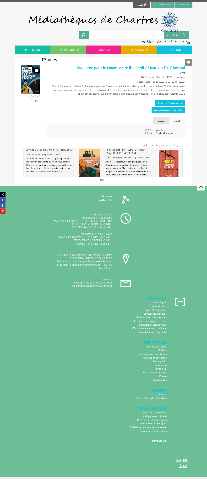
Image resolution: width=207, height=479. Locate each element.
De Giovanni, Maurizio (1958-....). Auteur (163, 77)
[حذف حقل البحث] (91, 35)
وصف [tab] (161, 120)
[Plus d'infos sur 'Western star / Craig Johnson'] (89, 164)
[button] (30, 79)
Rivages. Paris (142, 81)
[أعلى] (201, 187)
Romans (148, 129)
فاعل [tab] (177, 120)
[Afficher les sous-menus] (178, 5)
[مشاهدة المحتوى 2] (105, 180)
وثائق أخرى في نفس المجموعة (168, 109)
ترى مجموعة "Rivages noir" (170, 102)
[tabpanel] (103, 121)
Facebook (107, 196)
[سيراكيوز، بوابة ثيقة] (103, 22)
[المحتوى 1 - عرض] (101, 180)
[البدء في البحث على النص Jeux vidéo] (84, 35)
